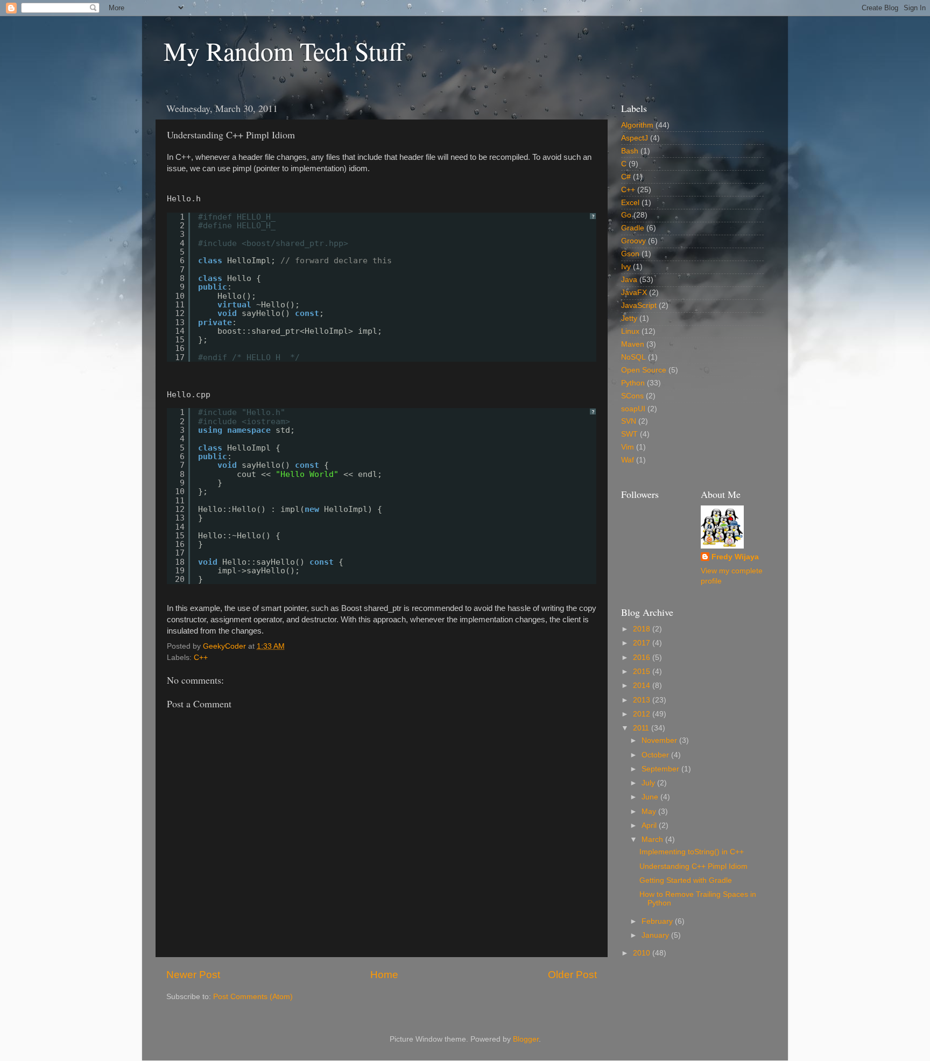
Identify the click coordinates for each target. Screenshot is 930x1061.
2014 (642, 685)
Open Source (643, 370)
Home (384, 974)
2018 (642, 629)
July (649, 783)
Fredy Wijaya (735, 557)
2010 (642, 953)
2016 (642, 658)
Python (633, 383)
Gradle (632, 228)
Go (626, 215)
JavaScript (639, 305)
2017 (642, 643)
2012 (642, 714)
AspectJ (634, 138)
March (653, 839)
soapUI (633, 409)
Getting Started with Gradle (685, 880)
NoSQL (633, 357)
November (660, 740)
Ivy (626, 267)
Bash (629, 151)
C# (626, 177)
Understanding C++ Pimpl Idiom (693, 866)
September (661, 769)
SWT (629, 434)
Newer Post (193, 974)
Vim (627, 447)
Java (629, 280)
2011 (642, 728)
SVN (628, 421)
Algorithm (637, 125)
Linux (630, 331)
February (658, 921)
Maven (632, 344)
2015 (642, 671)
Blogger (526, 1039)
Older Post (572, 974)
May (650, 811)
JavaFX (634, 293)
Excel (630, 203)
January (656, 935)
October (656, 755)
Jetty (629, 318)
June (651, 797)
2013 (642, 700)
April (650, 825)
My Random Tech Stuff (284, 50)
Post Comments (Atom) (253, 997)
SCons (632, 396)
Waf (627, 460)
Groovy (633, 241)
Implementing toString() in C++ (691, 852)
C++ (201, 658)
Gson (630, 254)
